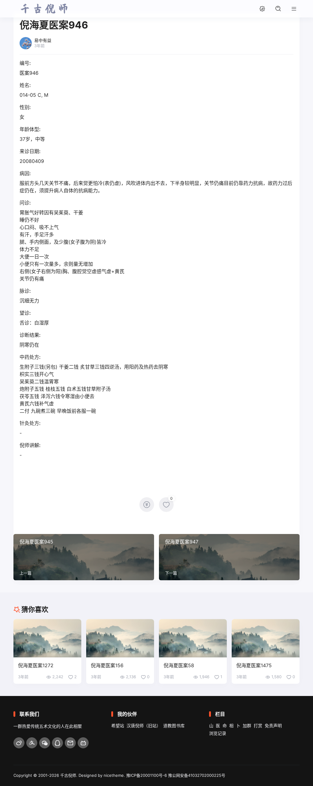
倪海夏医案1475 (254, 665)
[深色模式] (262, 8)
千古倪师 (68, 775)
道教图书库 (174, 725)
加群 (247, 725)
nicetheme (114, 775)
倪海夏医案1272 (35, 665)
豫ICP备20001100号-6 (146, 775)
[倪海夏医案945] (83, 557)
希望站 (117, 725)
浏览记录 (217, 733)
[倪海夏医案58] (193, 638)
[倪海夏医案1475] (266, 638)
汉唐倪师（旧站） (144, 725)
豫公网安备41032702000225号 (196, 775)
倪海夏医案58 (179, 665)
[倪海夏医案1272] (47, 638)
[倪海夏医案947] (229, 557)
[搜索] (278, 8)
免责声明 (273, 725)
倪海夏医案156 (107, 665)
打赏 (258, 725)
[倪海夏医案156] (120, 638)
